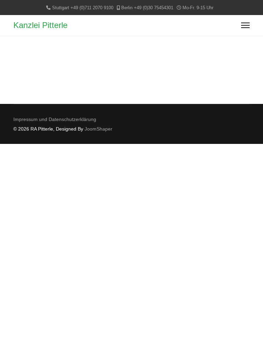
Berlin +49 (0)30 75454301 (147, 7)
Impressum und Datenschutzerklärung (54, 119)
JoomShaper (98, 129)
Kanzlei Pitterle (40, 25)
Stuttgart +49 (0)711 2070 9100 (82, 7)
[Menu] (245, 25)
